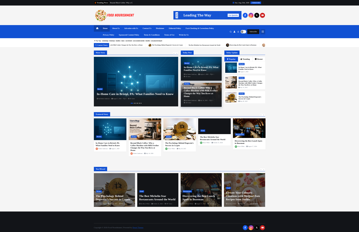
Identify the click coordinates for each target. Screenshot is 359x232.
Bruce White (171, 148)
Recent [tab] (260, 59)
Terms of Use (169, 35)
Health (187, 63)
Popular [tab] (232, 59)
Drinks (141, 85)
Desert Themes (138, 228)
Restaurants (240, 134)
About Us (116, 28)
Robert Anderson (146, 98)
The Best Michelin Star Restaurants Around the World (145, 45)
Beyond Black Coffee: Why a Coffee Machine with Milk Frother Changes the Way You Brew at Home (250, 83)
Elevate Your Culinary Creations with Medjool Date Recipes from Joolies (228, 45)
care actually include (138, 40)
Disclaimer (160, 28)
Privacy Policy (108, 35)
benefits (148, 40)
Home (105, 28)
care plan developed (156, 40)
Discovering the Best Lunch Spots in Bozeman (184, 45)
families (118, 40)
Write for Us (184, 35)
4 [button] (137, 103)
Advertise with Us (131, 28)
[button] (174, 53)
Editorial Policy (175, 28)
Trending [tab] (246, 59)
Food (202, 130)
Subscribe (253, 32)
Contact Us (147, 28)
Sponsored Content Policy (129, 35)
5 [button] (139, 103)
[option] (177, 81)
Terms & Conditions (152, 35)
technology (105, 40)
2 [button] (133, 103)
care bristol (129, 40)
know (123, 40)
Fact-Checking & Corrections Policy (200, 28)
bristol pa (112, 40)
